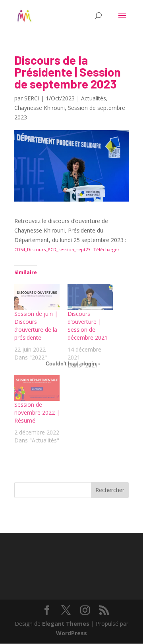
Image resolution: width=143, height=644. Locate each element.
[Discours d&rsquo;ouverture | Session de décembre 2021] (90, 297)
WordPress (71, 633)
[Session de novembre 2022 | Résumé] (37, 388)
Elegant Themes (65, 623)
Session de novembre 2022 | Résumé (37, 412)
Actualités (93, 98)
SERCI (31, 98)
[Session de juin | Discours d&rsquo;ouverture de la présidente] (37, 297)
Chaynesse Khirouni (39, 107)
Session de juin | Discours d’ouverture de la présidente (36, 325)
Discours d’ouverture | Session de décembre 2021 (88, 325)
